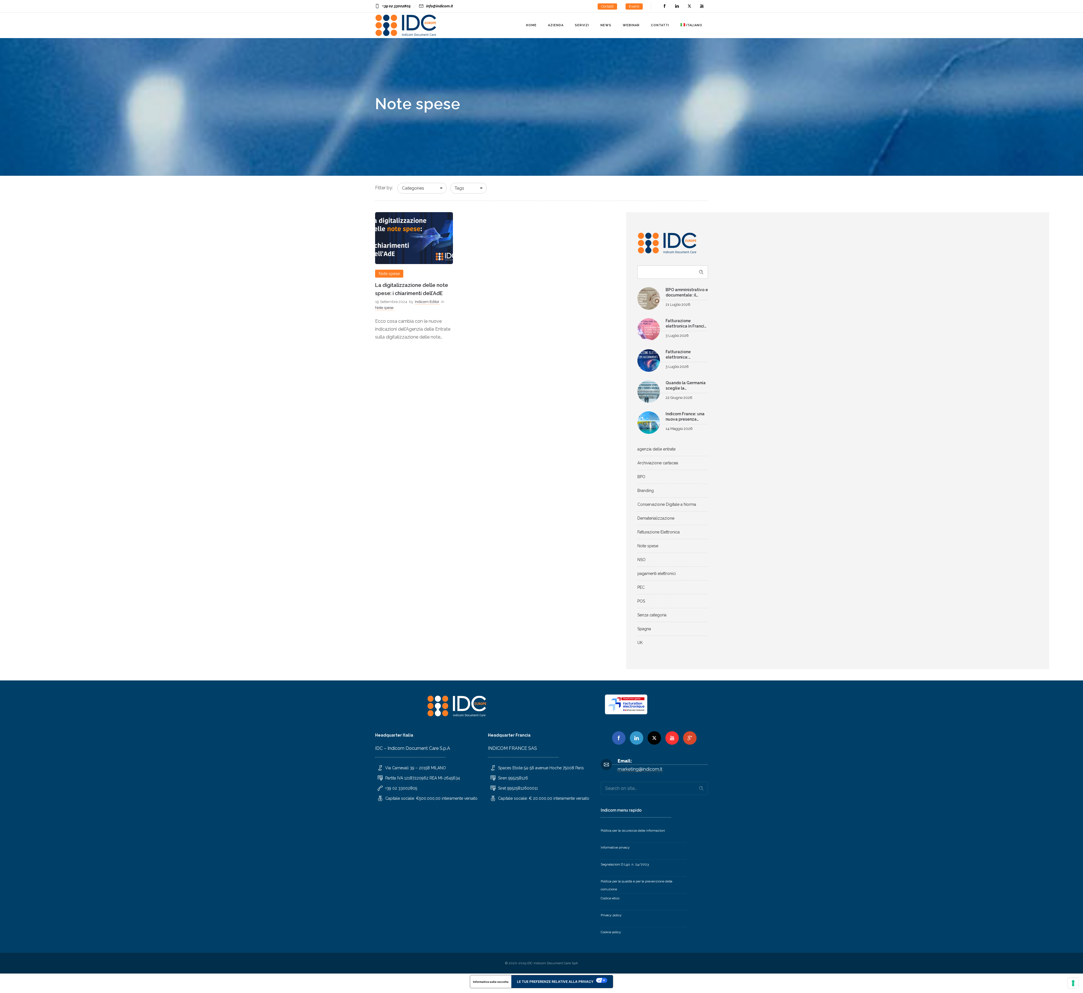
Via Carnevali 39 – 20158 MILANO (415, 768)
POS (641, 601)
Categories (413, 188)
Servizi (582, 25)
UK (640, 642)
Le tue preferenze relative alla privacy (555, 981)
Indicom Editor (427, 302)
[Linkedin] (636, 738)
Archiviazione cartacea (657, 463)
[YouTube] (701, 6)
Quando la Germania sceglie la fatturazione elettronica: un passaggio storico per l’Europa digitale (686, 386)
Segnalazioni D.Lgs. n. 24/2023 (625, 864)
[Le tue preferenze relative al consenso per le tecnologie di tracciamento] (1073, 983)
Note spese (647, 546)
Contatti (607, 6)
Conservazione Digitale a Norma (666, 504)
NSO (641, 559)
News (605, 25)
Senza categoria (651, 615)
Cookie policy (611, 932)
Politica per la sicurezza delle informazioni (633, 830)
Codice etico (610, 898)
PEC (641, 587)
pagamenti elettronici (656, 573)
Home (531, 25)
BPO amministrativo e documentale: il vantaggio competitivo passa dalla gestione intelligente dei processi (687, 292)
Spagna (644, 629)
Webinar (631, 25)
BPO (641, 476)
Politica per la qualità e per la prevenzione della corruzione (636, 885)
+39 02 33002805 (396, 6)
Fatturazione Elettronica (658, 532)
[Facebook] (664, 6)
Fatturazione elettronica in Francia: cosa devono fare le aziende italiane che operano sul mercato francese (687, 323)
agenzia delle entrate (656, 449)
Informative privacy (615, 847)
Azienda (555, 25)
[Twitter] (689, 6)
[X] (654, 738)
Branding (645, 490)
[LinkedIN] (677, 6)
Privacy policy (611, 915)
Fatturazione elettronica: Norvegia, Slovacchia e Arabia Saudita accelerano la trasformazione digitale (686, 355)
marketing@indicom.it (640, 769)
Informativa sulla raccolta (491, 981)
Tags (459, 188)
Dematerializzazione (655, 518)
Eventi (634, 6)
